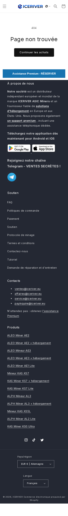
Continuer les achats (34, 52)
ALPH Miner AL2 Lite (21, 418)
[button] (5, 6)
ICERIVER (18, 497)
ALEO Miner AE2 (18, 335)
